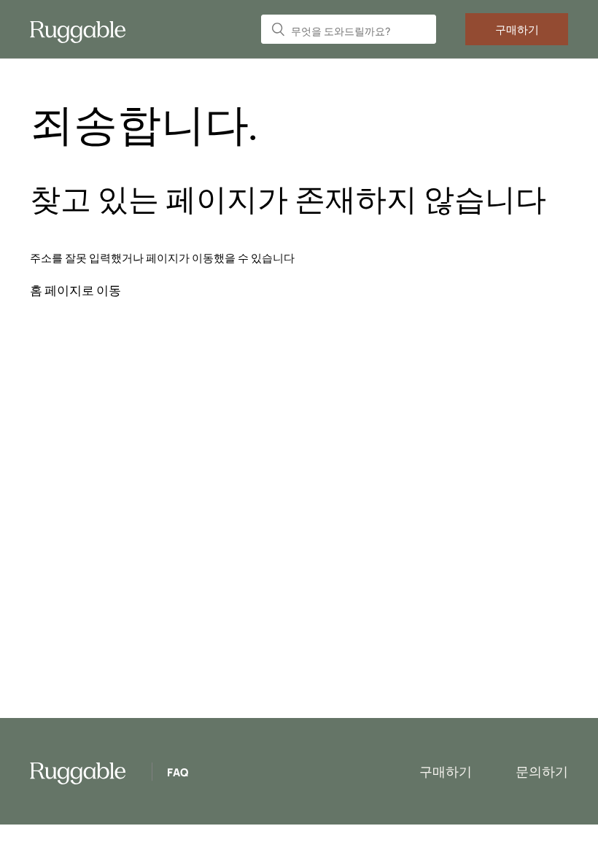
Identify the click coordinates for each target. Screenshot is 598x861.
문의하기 (542, 771)
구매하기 (517, 29)
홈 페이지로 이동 (75, 290)
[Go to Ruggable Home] (83, 29)
